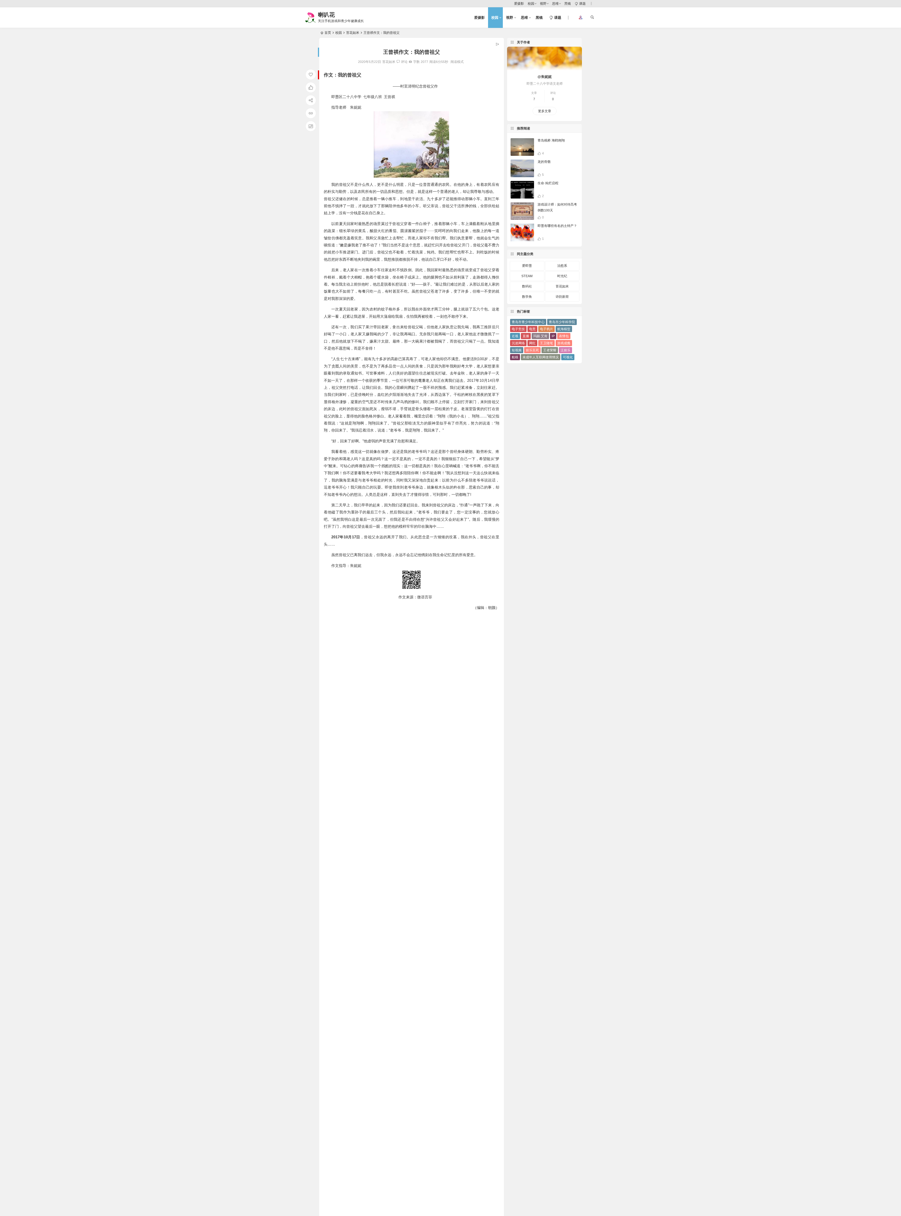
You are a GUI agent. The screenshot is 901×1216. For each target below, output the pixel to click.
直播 (526, 336)
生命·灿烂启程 (548, 183)
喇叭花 (326, 14)
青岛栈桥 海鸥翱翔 (551, 140)
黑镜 (567, 3)
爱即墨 (527, 266)
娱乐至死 (532, 350)
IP (553, 336)
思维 (555, 3)
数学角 (527, 296)
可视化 (568, 357)
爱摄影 (519, 3)
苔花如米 (352, 32)
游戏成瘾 (563, 343)
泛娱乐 (565, 350)
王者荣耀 (549, 350)
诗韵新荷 (562, 296)
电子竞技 (518, 329)
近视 (515, 336)
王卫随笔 (546, 343)
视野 (543, 3)
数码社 (527, 286)
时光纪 (562, 276)
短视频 (517, 350)
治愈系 (562, 266)
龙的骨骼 (544, 162)
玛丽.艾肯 (540, 336)
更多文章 (544, 111)
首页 (328, 32)
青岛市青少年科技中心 (528, 322)
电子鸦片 (546, 329)
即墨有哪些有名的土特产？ (557, 226)
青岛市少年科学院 (562, 322)
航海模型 (563, 329)
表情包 (564, 336)
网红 (532, 343)
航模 (515, 357)
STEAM (527, 276)
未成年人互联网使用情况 (541, 357)
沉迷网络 (518, 343)
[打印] (410, 62)
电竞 (532, 329)
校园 (531, 3)
